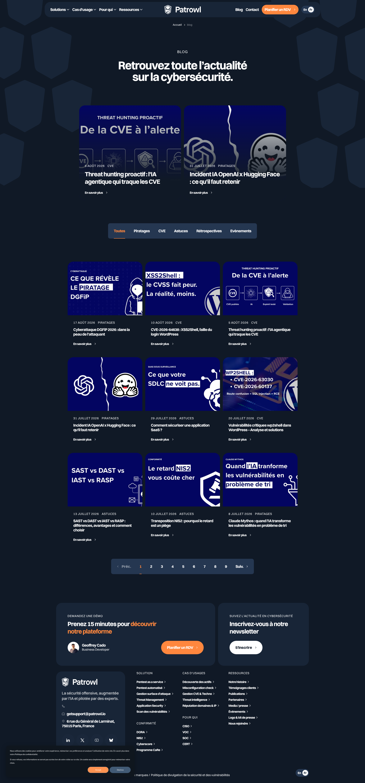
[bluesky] (111, 740)
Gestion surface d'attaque (154, 693)
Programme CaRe (148, 749)
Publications (237, 693)
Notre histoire (237, 681)
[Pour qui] (107, 9)
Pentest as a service (150, 681)
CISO (186, 726)
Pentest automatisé (149, 687)
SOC (186, 738)
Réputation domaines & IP (200, 705)
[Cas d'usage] (84, 9)
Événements (237, 711)
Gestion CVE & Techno (197, 693)
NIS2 (140, 738)
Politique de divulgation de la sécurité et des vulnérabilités (190, 775)
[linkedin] (68, 740)
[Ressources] (131, 9)
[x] (82, 740)
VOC (186, 732)
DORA (141, 732)
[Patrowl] (182, 9)
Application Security (150, 705)
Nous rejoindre (238, 723)
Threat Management (150, 699)
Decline (120, 770)
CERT (186, 743)
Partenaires (236, 699)
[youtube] (97, 740)
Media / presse (238, 705)
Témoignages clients (242, 687)
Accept (98, 770)
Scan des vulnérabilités (152, 711)
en (305, 9)
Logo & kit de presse (242, 717)
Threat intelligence (195, 699)
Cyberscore (144, 743)
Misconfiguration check (198, 687)
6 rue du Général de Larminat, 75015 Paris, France (88, 723)
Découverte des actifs (197, 681)
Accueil (177, 24)
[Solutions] (60, 9)
